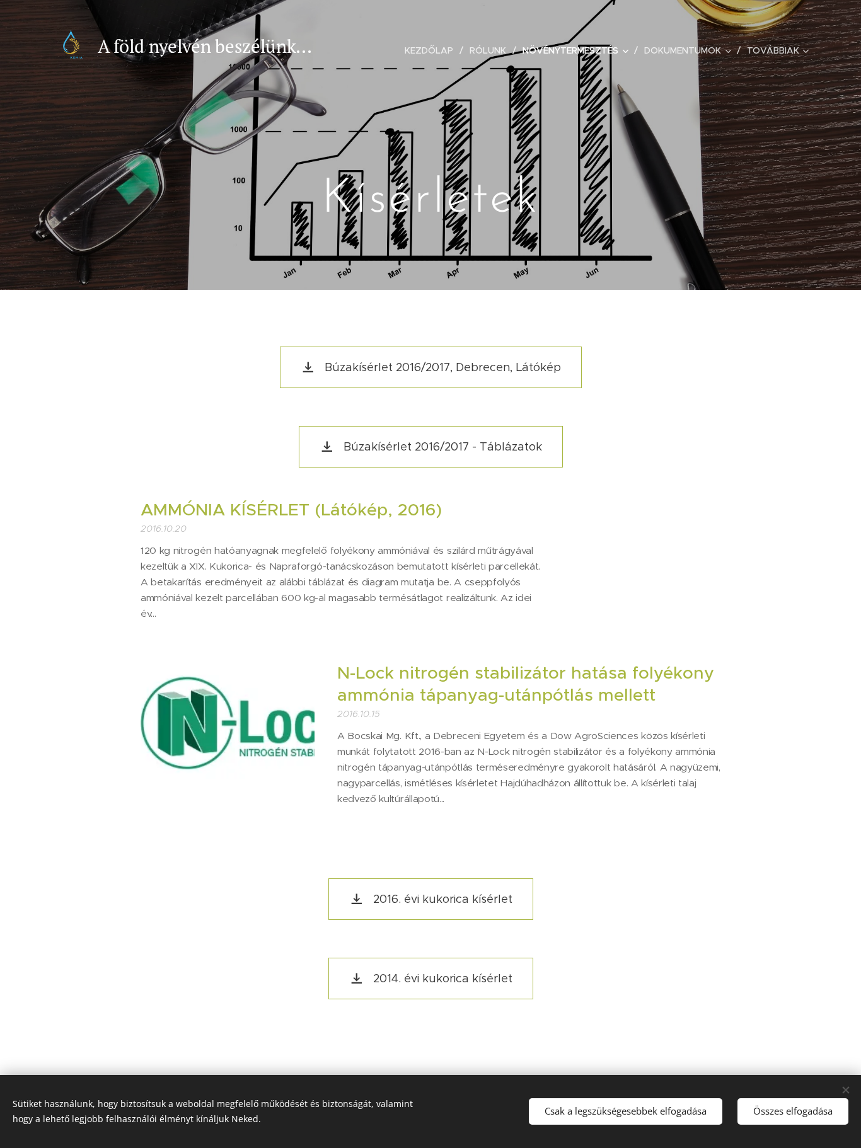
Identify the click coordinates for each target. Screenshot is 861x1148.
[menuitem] (432, 50)
